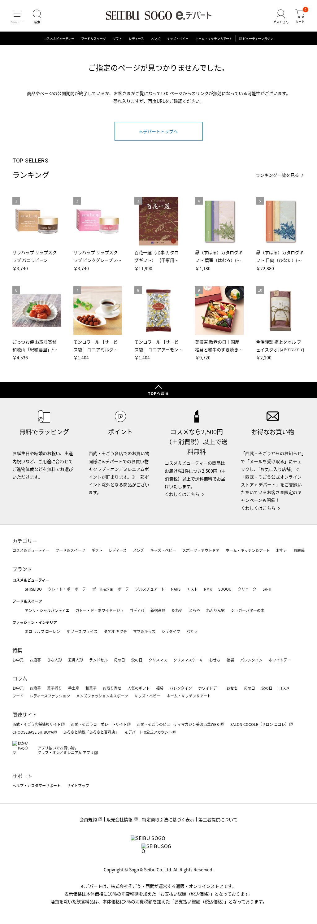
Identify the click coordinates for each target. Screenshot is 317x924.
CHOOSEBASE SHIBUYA (32, 732)
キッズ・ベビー (178, 38)
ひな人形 (54, 659)
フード (18, 695)
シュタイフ (171, 631)
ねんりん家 (215, 610)
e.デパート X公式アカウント (148, 732)
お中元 (281, 550)
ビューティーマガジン (258, 38)
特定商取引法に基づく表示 (168, 819)
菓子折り (54, 688)
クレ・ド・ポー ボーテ (67, 589)
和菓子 (91, 688)
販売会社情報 (119, 819)
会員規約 (88, 819)
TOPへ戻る (158, 393)
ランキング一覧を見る (277, 175)
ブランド (22, 569)
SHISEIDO (33, 589)
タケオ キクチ (115, 631)
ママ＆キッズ (144, 631)
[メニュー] (17, 16)
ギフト (117, 38)
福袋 (230, 659)
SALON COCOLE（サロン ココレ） (259, 724)
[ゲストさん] (280, 16)
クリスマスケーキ (188, 659)
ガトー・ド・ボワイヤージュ (100, 610)
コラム (19, 678)
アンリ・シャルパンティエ (47, 610)
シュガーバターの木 (247, 610)
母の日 (119, 659)
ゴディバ (137, 610)
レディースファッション (50, 695)
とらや (194, 610)
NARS (175, 589)
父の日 (136, 659)
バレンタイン (251, 659)
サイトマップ (78, 785)
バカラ (192, 631)
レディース (136, 38)
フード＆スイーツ (93, 38)
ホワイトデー (280, 659)
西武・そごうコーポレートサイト (99, 724)
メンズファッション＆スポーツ (102, 695)
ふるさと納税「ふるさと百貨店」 (91, 732)
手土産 (73, 688)
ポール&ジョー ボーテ (110, 589)
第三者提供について (217, 819)
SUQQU (225, 589)
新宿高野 (157, 610)
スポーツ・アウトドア (200, 550)
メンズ (155, 38)
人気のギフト (139, 688)
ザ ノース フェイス (82, 631)
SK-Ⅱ (267, 589)
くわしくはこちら (182, 494)
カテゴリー (24, 540)
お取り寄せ (112, 688)
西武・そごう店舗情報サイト (36, 724)
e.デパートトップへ (158, 131)
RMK (208, 589)
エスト (192, 589)
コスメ (284, 688)
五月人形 (75, 659)
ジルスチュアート (150, 589)
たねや (177, 610)
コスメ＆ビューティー (59, 38)
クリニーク (247, 589)
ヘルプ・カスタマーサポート (36, 785)
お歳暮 (299, 550)
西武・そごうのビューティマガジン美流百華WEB (178, 724)
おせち (214, 659)
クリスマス (158, 659)
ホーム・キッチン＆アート (213, 38)
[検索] (37, 16)
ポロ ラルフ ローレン (42, 631)
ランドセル (98, 659)
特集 (17, 650)
